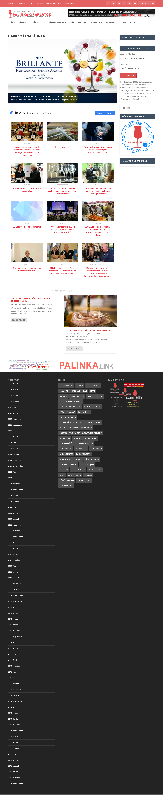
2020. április (13, 554)
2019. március (14, 631)
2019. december (14, 578)
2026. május (13, 389)
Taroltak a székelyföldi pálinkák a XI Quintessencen (32, 299)
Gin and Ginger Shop (35, 3)
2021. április (13, 495)
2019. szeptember (15, 595)
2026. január (13, 413)
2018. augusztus (15, 636)
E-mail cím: (124, 64)
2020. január (13, 572)
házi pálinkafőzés (67, 417)
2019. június (13, 613)
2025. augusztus (15, 425)
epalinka (63, 396)
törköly (88, 475)
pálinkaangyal (90, 438)
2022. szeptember (15, 466)
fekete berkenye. (95, 396)
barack (79, 386)
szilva (62, 475)
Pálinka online (69, 3)
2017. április (13, 719)
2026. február (13, 407)
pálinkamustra (83, 454)
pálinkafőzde (65, 449)
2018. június (13, 648)
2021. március (14, 501)
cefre (92, 391)
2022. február (13, 472)
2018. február (13, 672)
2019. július (12, 607)
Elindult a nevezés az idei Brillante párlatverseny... (46, 96)
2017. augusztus (15, 701)
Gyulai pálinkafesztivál (52, 100)
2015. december (14, 766)
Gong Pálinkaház (74, 401)
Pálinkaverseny (92, 459)
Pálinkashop (20, 3)
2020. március (14, 560)
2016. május (13, 736)
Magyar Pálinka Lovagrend (71, 422)
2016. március (14, 748)
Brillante (41, 100)
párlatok (63, 470)
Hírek (12, 22)
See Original (55, 291)
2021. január (13, 513)
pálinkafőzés (81, 449)
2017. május (13, 713)
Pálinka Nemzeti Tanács (70, 459)
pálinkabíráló (65, 443)
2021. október (14, 484)
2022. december (14, 454)
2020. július (12, 542)
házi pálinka (83, 412)
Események (95, 22)
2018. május (13, 654)
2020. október (14, 531)
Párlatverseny (78, 470)
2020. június (13, 548)
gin (60, 401)
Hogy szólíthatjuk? (128, 54)
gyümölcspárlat (67, 412)
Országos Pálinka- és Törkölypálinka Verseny (80, 433)
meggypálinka (94, 422)
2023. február (13, 442)
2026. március (14, 401)
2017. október (14, 695)
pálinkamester (66, 454)
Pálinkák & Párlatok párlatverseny (67, 22)
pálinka (76, 438)
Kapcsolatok (128, 22)
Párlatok (38, 22)
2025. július (12, 431)
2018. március (14, 666)
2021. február (13, 507)
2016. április (13, 742)
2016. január (13, 760)
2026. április (13, 395)
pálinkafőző (96, 449)
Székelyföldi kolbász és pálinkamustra (88, 330)
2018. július (12, 642)
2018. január (13, 678)
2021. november (14, 478)
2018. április (13, 660)
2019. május (13, 619)
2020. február (13, 566)
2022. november (14, 460)
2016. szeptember (15, 731)
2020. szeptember (15, 536)
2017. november (14, 689)
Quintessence (94, 470)
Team (10, 3)
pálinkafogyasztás (84, 443)
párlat (74, 464)
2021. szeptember (15, 489)
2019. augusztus (15, 601)
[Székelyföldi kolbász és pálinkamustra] (90, 311)
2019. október (14, 589)
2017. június (13, 707)
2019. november (14, 584)
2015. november (14, 772)
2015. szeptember (15, 783)
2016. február (13, 754)
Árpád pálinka (65, 485)
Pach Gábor (64, 438)
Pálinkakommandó (19, 100)
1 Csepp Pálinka (66, 386)
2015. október (14, 778)
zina (89, 480)
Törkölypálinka (66, 480)
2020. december (14, 519)
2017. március (14, 725)
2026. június (13, 384)
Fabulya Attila (77, 396)
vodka (80, 480)
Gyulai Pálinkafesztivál (70, 407)
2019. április (13, 625)
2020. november (14, 525)
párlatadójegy (87, 464)
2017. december (14, 683)
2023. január (13, 448)
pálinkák (63, 464)
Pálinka (23, 22)
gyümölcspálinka (92, 407)
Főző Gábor (22, 305)
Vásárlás (111, 22)
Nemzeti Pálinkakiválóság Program (75, 428)
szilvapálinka (74, 475)
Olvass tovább (18, 320)
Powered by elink (67, 291)
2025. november (14, 419)
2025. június (13, 437)
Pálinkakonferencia (53, 3)
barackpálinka (93, 386)
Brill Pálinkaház (79, 391)
